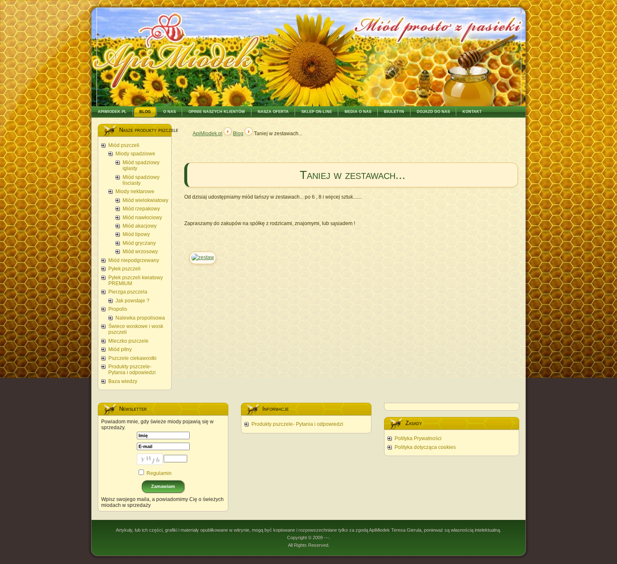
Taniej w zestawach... (352, 174)
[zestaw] (202, 257)
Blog (238, 133)
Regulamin (159, 473)
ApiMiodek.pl (207, 133)
